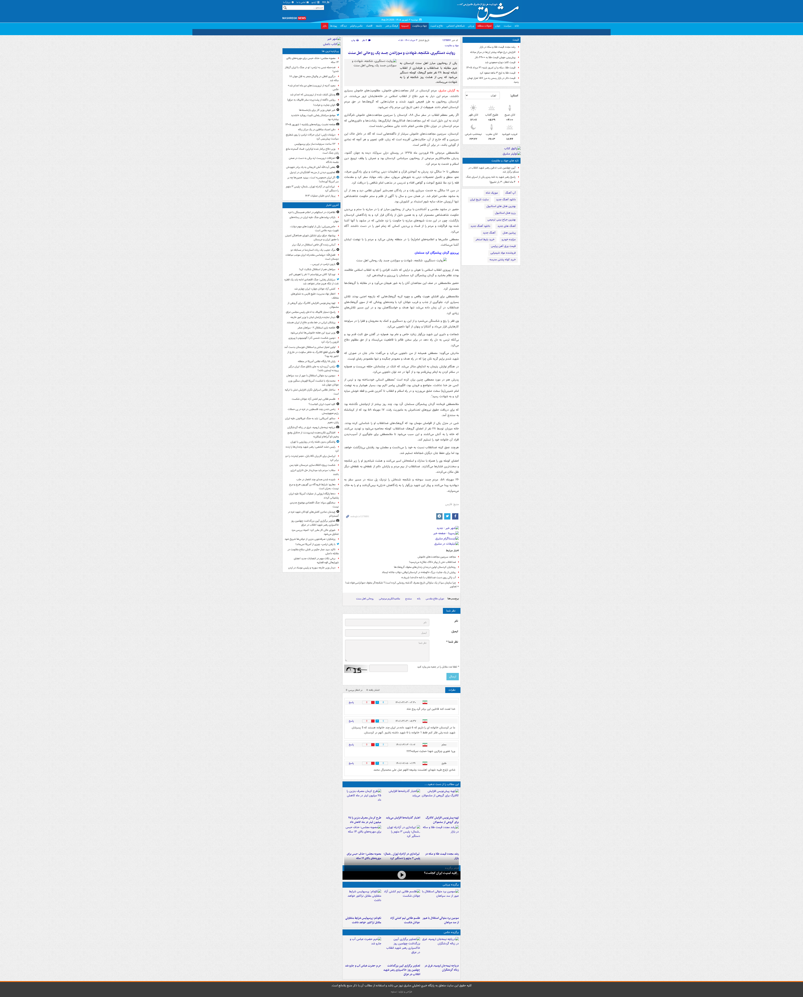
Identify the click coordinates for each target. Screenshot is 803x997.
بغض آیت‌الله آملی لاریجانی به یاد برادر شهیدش (310, 167)
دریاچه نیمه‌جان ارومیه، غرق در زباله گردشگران (442, 968)
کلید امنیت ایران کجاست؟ (440, 873)
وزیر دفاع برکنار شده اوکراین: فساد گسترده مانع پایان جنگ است (312, 151)
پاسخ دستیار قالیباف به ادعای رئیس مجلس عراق (310, 312)
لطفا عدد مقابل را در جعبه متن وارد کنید (438, 667)
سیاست (507, 26)
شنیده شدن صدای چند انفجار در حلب (315, 479)
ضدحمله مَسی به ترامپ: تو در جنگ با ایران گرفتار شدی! (312, 69)
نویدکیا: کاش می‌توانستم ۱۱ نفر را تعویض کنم (312, 274)
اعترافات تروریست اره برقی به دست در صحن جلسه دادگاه (314, 160)
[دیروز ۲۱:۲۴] (401, 901)
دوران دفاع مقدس (435, 599)
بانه (419, 599)
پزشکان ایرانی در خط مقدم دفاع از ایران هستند (311, 322)
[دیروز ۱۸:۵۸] (362, 801)
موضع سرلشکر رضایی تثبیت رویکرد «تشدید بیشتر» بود (315, 117)
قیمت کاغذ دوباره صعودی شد (500, 62)
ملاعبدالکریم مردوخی (389, 599)
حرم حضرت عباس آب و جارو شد (363, 965)
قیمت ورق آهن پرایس (503, 246)
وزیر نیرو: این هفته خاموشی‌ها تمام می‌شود (312, 333)
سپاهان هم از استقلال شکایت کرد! (317, 269)
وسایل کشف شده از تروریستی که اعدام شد (312, 95)
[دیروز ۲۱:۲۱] (401, 875)
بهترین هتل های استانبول (501, 206)
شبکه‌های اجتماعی (455, 26)
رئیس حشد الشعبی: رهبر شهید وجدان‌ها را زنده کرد (312, 449)
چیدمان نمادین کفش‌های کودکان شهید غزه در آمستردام (313, 514)
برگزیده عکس (451, 932)
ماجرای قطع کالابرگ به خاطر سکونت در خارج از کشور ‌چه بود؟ (313, 354)
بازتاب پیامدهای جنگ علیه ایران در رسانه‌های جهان (314, 219)
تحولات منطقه (484, 26)
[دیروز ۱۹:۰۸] (362, 949)
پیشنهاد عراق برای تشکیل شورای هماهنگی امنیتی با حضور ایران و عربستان (312, 237)
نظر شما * (452, 642)
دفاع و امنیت (436, 26)
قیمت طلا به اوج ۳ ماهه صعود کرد (497, 73)
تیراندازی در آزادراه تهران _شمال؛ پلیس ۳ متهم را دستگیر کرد (312, 189)
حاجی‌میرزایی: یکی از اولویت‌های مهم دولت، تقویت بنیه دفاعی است (314, 228)
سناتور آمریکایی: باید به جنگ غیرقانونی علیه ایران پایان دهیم (312, 420)
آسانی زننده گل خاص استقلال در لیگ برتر (313, 245)
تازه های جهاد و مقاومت (505, 160)
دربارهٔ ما (287, 2)
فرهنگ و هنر (391, 26)
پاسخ (351, 702)
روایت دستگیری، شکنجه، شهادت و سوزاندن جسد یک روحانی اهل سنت (401, 53)
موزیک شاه (492, 193)
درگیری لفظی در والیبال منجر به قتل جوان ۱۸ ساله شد (314, 78)
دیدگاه (343, 26)
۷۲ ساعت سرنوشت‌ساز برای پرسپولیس (314, 144)
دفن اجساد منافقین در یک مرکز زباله (316, 129)
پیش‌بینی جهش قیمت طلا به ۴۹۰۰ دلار (495, 57)
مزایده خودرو (509, 239)
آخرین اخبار (332, 205)
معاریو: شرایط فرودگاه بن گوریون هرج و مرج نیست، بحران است (314, 486)
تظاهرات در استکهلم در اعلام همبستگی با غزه (311, 212)
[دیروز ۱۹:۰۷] (362, 901)
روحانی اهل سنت (365, 599)
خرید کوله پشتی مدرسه (503, 259)
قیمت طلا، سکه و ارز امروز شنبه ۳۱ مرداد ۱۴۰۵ (490, 68)
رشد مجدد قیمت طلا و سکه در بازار (497, 47)
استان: (514, 95)
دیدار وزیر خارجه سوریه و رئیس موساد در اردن (311, 568)
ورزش (471, 26)
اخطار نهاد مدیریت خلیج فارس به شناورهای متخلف (315, 296)
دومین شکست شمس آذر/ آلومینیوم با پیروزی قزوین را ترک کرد (313, 340)
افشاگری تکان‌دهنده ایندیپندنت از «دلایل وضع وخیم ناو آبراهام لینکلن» (313, 435)
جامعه (379, 26)
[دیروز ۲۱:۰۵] (440, 949)
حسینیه (405, 26)
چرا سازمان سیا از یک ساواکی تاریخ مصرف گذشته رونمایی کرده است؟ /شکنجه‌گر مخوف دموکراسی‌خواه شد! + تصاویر (402, 585)
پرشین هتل (509, 233)
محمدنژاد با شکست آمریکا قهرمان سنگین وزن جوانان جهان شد (313, 383)
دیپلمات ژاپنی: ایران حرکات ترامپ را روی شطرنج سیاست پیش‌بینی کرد (312, 137)
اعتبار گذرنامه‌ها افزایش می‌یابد (403, 817)
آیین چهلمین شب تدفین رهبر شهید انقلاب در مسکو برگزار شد (493, 170)
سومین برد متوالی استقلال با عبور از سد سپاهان (440, 920)
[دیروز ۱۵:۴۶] (440, 837)
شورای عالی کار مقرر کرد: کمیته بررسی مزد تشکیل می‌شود (315, 532)
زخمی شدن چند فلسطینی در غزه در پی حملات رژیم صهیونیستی (313, 411)
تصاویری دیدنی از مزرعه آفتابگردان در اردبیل (312, 172)
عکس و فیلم (356, 26)
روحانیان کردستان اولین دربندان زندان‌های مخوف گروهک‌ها (425, 567)
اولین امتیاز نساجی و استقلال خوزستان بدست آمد (309, 347)
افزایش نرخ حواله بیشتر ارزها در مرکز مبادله (492, 52)
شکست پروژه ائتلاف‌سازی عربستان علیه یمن (312, 465)
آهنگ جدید (489, 233)
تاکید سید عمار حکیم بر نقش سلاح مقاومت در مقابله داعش (313, 551)
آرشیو (314, 2)
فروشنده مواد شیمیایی (503, 253)
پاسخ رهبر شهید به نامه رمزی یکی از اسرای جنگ (490, 177)
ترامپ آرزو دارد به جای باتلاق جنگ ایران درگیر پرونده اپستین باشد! (313, 369)
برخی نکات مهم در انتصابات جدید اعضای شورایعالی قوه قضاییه (316, 560)
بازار (325, 26)
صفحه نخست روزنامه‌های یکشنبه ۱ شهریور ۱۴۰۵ (310, 124)
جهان (497, 26)
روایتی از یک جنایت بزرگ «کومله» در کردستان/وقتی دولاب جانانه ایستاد (419, 572)
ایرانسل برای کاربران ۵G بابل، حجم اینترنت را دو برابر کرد (312, 458)
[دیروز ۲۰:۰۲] (401, 949)
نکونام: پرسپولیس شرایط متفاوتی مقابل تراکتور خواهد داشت (363, 920)
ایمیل (454, 631)
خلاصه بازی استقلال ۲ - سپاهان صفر (316, 328)
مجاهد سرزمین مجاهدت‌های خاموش (437, 557)
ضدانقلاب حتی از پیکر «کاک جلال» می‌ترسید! (432, 562)
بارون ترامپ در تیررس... (322, 264)
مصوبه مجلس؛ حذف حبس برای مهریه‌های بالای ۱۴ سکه (312, 60)
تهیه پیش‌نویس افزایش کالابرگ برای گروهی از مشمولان (442, 820)
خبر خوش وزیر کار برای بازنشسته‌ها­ (317, 110)
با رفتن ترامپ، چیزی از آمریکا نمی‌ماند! (315, 544)
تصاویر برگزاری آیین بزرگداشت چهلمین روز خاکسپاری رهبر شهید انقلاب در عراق (401, 970)
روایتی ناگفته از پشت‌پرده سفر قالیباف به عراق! (311, 100)
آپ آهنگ (510, 193)
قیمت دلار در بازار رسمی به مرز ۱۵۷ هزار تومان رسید (493, 80)
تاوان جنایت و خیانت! (324, 105)
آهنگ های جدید (506, 226)
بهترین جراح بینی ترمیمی (501, 219)
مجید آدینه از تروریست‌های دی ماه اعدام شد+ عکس (313, 88)
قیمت (516, 40)
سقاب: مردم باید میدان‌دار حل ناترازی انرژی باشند (314, 472)
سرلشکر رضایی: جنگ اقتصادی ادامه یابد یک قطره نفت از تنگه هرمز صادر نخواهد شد (311, 282)
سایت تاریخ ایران (479, 199)
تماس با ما (301, 2)
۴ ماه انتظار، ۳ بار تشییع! (502, 182)
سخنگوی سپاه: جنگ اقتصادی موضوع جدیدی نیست (314, 505)
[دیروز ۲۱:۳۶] (440, 901)
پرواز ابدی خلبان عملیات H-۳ (320, 196)
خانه (517, 26)
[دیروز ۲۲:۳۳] (440, 801)
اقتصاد (369, 26)
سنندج (408, 599)
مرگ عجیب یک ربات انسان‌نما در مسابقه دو (313, 250)
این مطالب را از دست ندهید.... (442, 784)
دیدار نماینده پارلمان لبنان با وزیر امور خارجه (312, 317)
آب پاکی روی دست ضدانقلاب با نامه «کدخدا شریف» (428, 578)
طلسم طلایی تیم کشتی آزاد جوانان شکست (405, 920)
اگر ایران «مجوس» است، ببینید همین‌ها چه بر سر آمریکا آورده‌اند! (313, 180)
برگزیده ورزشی (451, 884)
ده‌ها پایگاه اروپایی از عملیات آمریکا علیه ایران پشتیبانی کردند (314, 496)
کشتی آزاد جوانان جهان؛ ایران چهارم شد (314, 289)
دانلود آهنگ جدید (506, 199)
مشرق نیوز (489, 10)
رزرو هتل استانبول (505, 213)
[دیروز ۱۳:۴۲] (401, 837)
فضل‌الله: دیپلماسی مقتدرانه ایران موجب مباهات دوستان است (312, 257)
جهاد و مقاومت (419, 26)
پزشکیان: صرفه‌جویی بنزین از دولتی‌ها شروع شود (310, 539)
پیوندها (333, 26)
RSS (324, 2)
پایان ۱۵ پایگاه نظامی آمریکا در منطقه (316, 361)
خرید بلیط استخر (485, 239)
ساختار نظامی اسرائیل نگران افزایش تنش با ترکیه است (312, 392)
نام (456, 621)
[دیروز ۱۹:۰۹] (401, 801)
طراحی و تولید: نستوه (401, 992)
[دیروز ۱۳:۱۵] (362, 837)
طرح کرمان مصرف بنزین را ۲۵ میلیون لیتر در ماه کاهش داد (364, 820)
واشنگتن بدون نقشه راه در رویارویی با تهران (312, 442)
